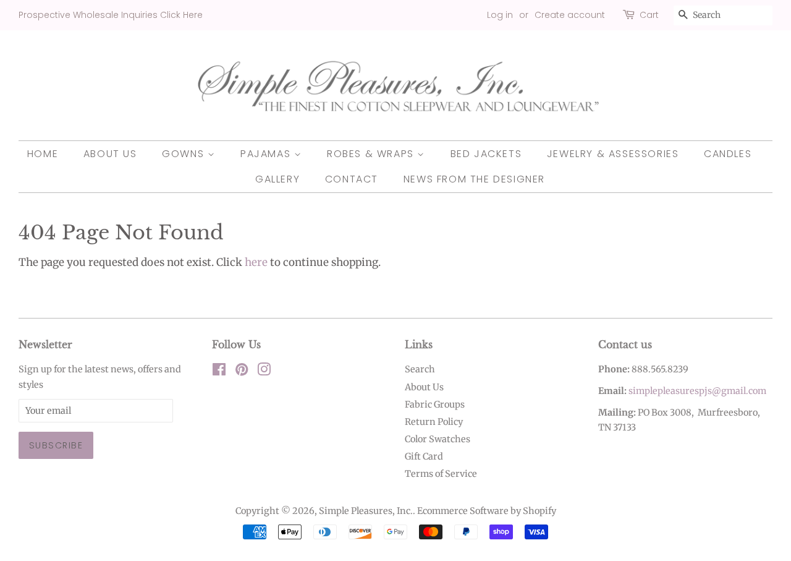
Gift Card (424, 456)
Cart (649, 15)
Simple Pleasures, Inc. (366, 510)
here (256, 262)
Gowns (185, 154)
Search (420, 369)
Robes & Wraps (372, 154)
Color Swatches (437, 439)
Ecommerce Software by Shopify (486, 510)
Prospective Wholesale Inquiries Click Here (111, 15)
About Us (110, 154)
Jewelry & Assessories (613, 154)
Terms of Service (441, 473)
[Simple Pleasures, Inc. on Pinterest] (241, 371)
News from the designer (474, 179)
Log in (500, 15)
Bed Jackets (486, 154)
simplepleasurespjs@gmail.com (697, 390)
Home (42, 154)
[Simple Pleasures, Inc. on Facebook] (219, 371)
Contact (351, 179)
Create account (570, 15)
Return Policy (434, 421)
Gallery (277, 179)
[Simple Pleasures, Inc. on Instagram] (264, 371)
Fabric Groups (435, 404)
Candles (727, 154)
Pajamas (267, 154)
